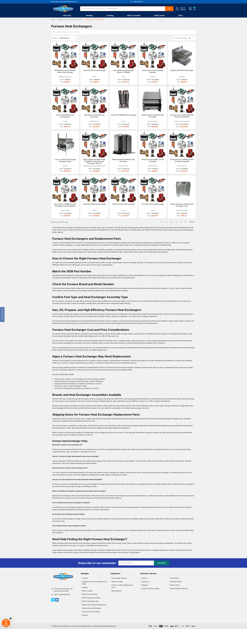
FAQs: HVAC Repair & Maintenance (94, 605)
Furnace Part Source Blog (91, 612)
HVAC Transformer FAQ (90, 601)
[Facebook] (194, 19)
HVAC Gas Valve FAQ (89, 594)
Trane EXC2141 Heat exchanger (123, 204)
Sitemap (85, 615)
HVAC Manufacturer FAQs (91, 598)
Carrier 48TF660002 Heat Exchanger (123, 115)
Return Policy (174, 578)
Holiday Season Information (91, 608)
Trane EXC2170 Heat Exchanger (152, 204)
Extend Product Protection (179, 588)
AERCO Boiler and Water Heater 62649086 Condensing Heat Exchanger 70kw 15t (94, 161)
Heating (89, 15)
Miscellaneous (116, 591)
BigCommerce (87, 626)
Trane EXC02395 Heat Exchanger (94, 204)
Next (191, 222)
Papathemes (111, 626)
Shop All (67, 15)
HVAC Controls (133, 15)
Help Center (159, 15)
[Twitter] (190, 19)
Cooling (110, 15)
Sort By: (55, 38)
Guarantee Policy (176, 581)
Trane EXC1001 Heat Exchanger (94, 70)
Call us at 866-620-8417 (62, 594)
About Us (144, 578)
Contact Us (145, 581)
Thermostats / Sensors (119, 578)
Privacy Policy (175, 585)
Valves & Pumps (117, 581)
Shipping (144, 585)
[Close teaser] (11, 618)
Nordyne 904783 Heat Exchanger (181, 70)
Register (183, 9)
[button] (2, 314)
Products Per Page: (180, 38)
